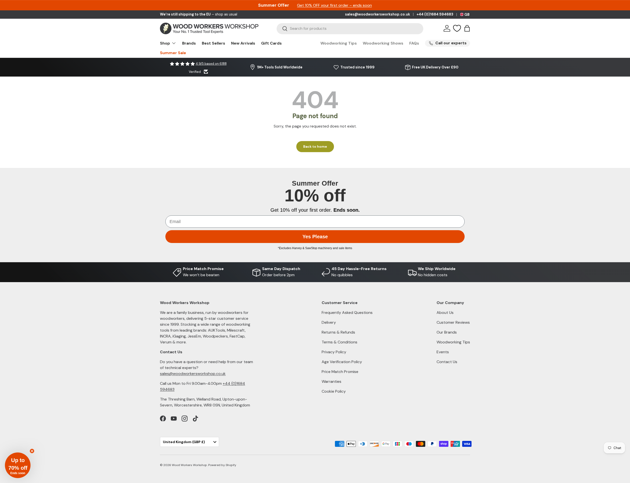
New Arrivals (243, 43)
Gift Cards (271, 43)
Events (443, 351)
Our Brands (447, 332)
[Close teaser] (32, 451)
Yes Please (315, 236)
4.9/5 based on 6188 (211, 64)
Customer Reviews (453, 322)
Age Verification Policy (342, 361)
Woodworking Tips (338, 43)
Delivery (329, 322)
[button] (467, 28)
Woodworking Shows (383, 43)
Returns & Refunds (338, 332)
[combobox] (350, 28)
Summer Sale (173, 52)
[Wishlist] (457, 28)
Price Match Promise (340, 371)
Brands (189, 43)
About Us (445, 312)
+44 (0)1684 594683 (435, 14)
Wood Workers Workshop (189, 465)
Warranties (331, 381)
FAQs (414, 43)
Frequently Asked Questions (347, 312)
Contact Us (447, 361)
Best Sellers (213, 43)
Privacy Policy (334, 351)
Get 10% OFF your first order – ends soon (334, 5)
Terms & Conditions (339, 342)
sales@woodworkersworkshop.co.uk (377, 14)
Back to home (315, 146)
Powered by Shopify (222, 465)
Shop (165, 43)
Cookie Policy (334, 391)
